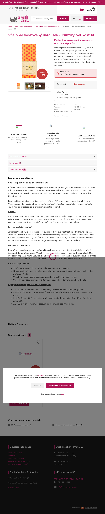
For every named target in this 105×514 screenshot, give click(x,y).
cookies (41, 375)
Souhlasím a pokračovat (60, 385)
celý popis (58, 65)
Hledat (63, 18)
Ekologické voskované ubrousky (47, 27)
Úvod (10, 27)
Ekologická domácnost (23, 27)
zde (62, 394)
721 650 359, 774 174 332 (27, 8)
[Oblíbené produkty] (74, 18)
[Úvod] (18, 18)
